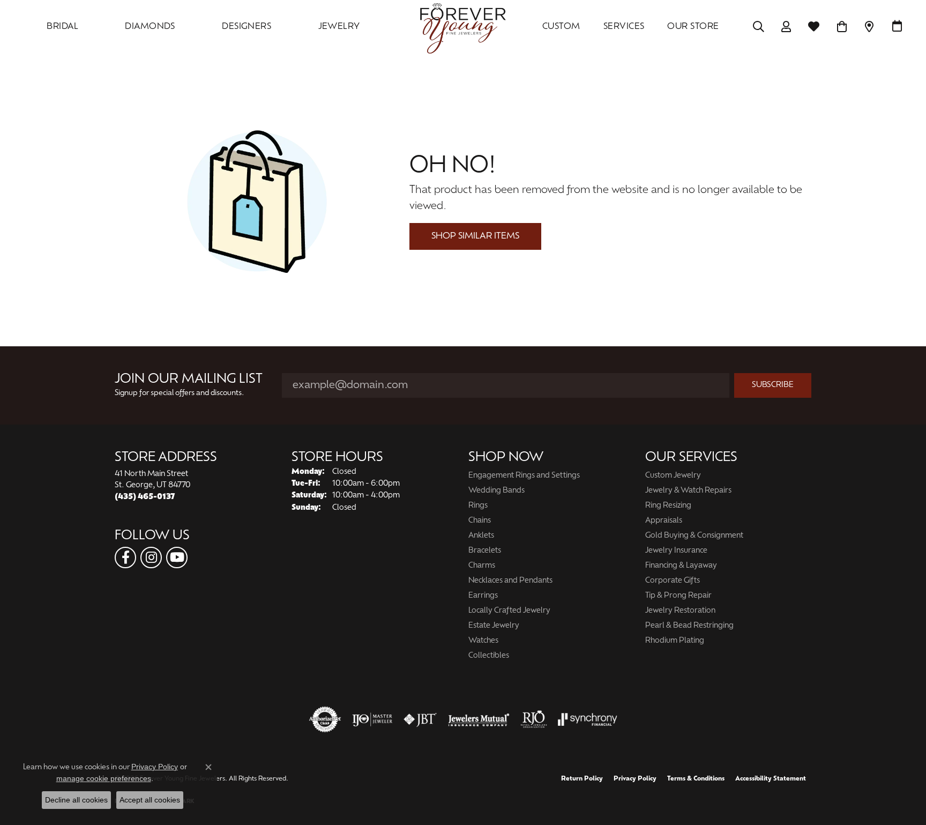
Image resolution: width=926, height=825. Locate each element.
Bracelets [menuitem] (484, 551)
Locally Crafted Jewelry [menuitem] (509, 611)
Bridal (62, 27)
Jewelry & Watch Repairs (688, 491)
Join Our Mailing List (189, 379)
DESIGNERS (246, 27)
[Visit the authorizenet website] (325, 719)
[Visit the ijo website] (372, 719)
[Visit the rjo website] (533, 719)
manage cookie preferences (103, 778)
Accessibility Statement (770, 779)
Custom (561, 27)
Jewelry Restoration (680, 611)
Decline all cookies (76, 800)
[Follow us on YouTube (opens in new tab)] (177, 557)
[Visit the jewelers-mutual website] (479, 719)
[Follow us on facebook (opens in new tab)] (125, 557)
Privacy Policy (635, 779)
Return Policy (582, 779)
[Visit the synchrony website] (587, 719)
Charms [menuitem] (481, 566)
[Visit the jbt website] (420, 719)
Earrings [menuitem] (483, 596)
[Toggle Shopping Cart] (841, 27)
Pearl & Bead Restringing (689, 626)
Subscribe (773, 385)
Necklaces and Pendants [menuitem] (510, 581)
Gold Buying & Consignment (694, 536)
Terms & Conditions (696, 779)
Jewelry (339, 27)
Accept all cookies (150, 800)
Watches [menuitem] (483, 641)
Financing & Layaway (681, 566)
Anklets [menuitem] (481, 536)
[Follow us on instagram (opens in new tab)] (151, 557)
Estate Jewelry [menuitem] (493, 626)
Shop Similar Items (475, 236)
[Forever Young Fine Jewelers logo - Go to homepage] (463, 27)
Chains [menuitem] (479, 521)
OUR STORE (693, 27)
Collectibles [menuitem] (488, 656)
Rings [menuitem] (478, 506)
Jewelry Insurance (676, 551)
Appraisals (663, 521)
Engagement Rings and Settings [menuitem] (524, 476)
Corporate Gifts (672, 581)
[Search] (758, 27)
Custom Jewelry (673, 476)
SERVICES (624, 27)
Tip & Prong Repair (678, 596)
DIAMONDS (150, 27)
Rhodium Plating (674, 641)
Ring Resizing (668, 506)
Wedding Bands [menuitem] (496, 491)
